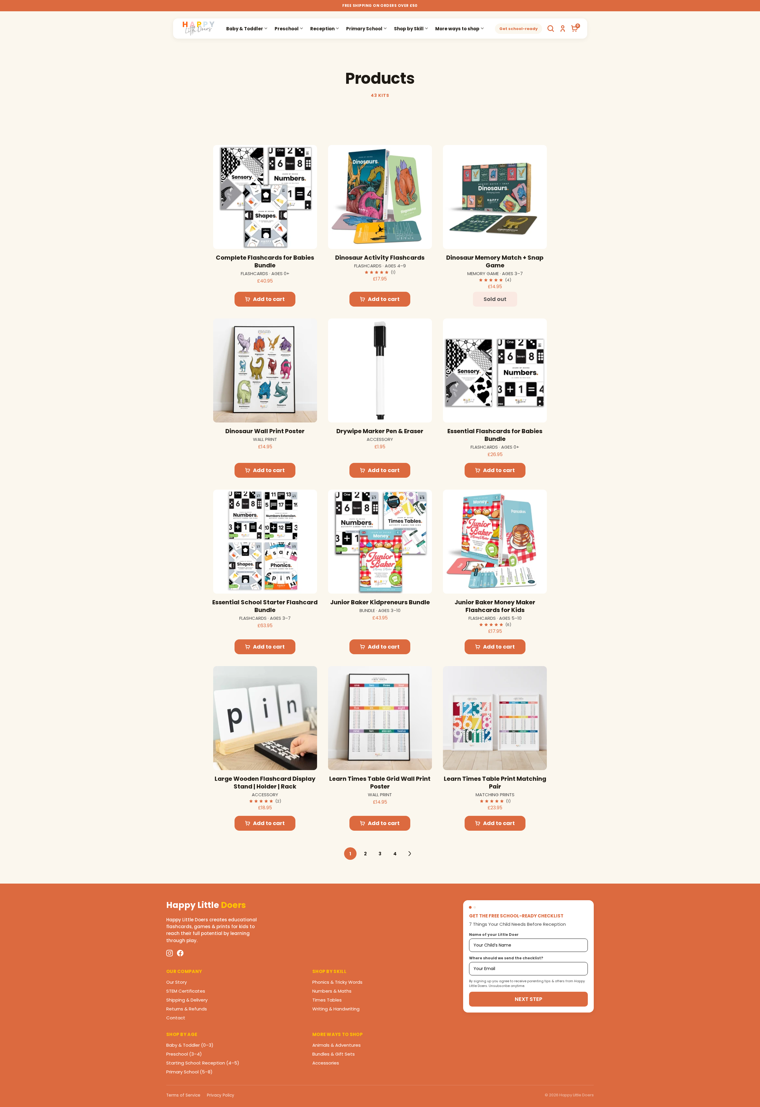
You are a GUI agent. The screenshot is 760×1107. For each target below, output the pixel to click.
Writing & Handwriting (336, 1009)
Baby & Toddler (244, 29)
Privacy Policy (220, 1095)
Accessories (325, 1063)
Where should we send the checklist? (506, 958)
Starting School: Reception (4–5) (202, 1063)
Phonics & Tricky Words (337, 982)
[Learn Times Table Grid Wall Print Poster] (380, 718)
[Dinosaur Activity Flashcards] (380, 197)
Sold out (495, 299)
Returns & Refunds (186, 1009)
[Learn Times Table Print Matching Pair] (495, 718)
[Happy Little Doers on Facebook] (180, 953)
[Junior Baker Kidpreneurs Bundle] (380, 542)
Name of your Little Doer (494, 934)
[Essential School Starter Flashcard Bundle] (265, 542)
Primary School (364, 29)
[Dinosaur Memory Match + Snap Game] (495, 197)
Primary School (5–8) (189, 1072)
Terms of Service (183, 1095)
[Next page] (409, 853)
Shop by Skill (409, 29)
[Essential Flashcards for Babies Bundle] (495, 370)
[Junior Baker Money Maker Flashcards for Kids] (495, 542)
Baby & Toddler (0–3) (189, 1045)
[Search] (550, 28)
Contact (175, 1018)
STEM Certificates (185, 991)
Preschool (287, 29)
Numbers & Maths (332, 991)
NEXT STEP (528, 999)
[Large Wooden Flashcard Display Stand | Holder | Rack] (265, 718)
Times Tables (327, 1000)
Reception (322, 29)
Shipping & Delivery (187, 1000)
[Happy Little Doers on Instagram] (169, 953)
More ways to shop (457, 29)
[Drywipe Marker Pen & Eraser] (380, 370)
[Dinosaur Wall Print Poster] (265, 370)
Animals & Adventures (336, 1045)
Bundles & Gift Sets (333, 1054)
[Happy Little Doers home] (199, 28)
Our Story (176, 982)
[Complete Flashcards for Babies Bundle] (265, 197)
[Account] (562, 28)
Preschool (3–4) (184, 1054)
